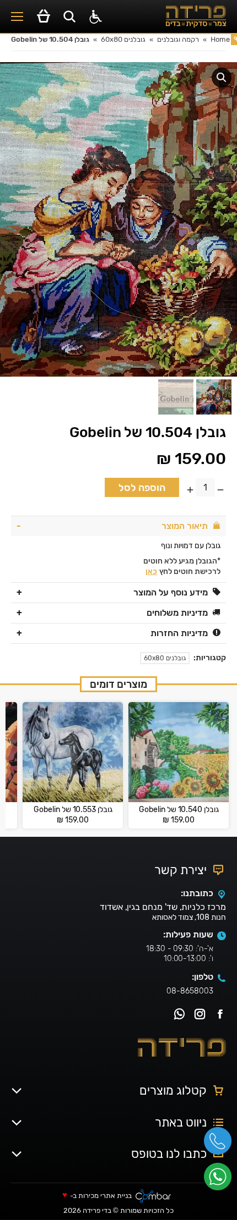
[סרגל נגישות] (96, 17)
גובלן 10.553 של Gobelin (73, 810)
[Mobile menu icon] (17, 16)
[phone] (220, 1144)
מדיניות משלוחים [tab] (177, 613)
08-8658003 (189, 991)
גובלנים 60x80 (165, 658)
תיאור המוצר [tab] (184, 526)
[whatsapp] (220, 1180)
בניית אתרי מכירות (105, 1196)
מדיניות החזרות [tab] (179, 633)
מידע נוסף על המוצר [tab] (170, 592)
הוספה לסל (141, 487)
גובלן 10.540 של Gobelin (179, 810)
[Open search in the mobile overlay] (69, 16)
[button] (221, 77)
